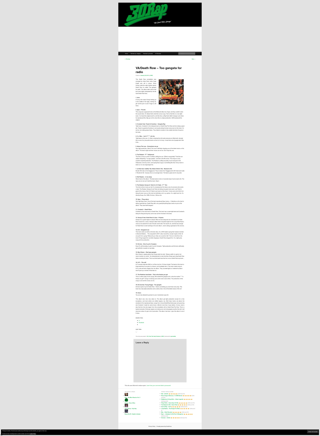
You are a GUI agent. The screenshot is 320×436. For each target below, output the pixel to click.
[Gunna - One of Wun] (126, 401)
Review (158, 336)
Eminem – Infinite (165, 417)
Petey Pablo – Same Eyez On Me (169, 403)
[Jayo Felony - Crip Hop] (126, 406)
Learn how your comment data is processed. (159, 385)
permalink (173, 336)
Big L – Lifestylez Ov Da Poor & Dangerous (172, 414)
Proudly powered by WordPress (164, 426)
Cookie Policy (33, 433)
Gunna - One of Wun (130, 403)
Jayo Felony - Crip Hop (130, 408)
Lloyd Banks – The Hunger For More (170, 408)
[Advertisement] (160, 39)
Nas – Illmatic (164, 393)
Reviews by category (136, 53)
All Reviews (158, 53)
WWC (151, 75)
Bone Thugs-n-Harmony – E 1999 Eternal (171, 395)
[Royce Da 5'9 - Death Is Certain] (126, 412)
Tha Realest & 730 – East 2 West (169, 405)
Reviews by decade (148, 53)
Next (193, 59)
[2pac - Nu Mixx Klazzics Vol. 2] (126, 395)
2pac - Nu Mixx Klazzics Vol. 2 (132, 397)
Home (126, 53)
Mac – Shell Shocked (166, 412)
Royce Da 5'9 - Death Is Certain (132, 414)
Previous (127, 59)
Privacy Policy (151, 426)
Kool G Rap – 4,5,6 (166, 406)
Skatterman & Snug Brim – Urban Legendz (172, 399)
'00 (147, 336)
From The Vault (152, 336)
